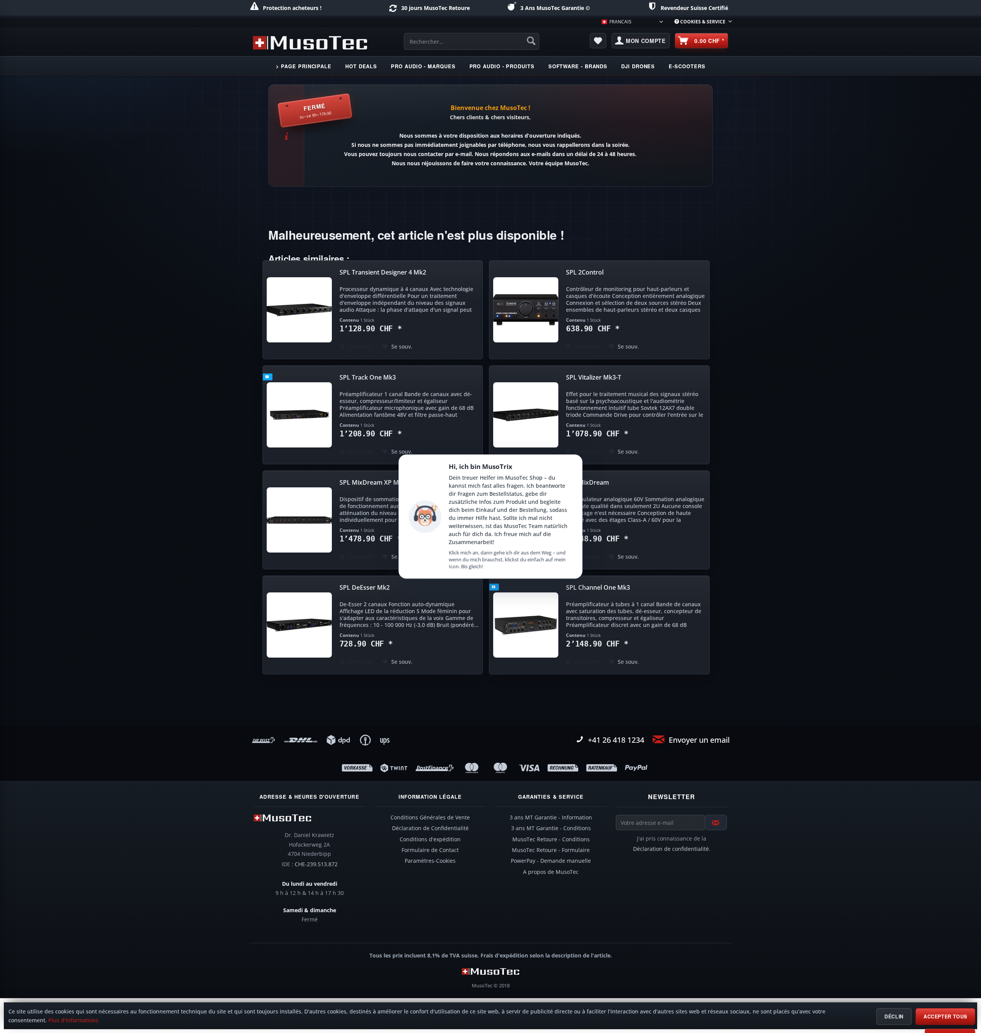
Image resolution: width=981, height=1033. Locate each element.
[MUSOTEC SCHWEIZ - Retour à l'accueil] (310, 42)
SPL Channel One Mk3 (598, 588)
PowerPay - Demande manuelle (551, 860)
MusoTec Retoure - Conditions (551, 839)
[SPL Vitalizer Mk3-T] (525, 414)
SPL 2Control (585, 272)
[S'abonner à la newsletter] (716, 822)
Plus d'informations (73, 1020)
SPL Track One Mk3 (368, 377)
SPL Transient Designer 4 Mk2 (383, 272)
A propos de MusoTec (551, 872)
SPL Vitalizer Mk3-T (593, 377)
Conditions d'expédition (430, 839)
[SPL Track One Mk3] (299, 414)
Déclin (894, 1016)
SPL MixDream (587, 483)
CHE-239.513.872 (316, 864)
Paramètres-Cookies (430, 860)
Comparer (359, 346)
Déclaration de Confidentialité (430, 828)
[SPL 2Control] (525, 309)
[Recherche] (531, 40)
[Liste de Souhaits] (598, 40)
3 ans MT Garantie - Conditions (551, 828)
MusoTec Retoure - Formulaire (551, 850)
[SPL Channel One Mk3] (525, 625)
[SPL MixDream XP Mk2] (299, 520)
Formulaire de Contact (430, 850)
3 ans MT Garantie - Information (551, 817)
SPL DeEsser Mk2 (365, 588)
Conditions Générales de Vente (430, 817)
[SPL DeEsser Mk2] (299, 625)
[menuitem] (700, 21)
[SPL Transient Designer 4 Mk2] (299, 309)
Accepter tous (945, 1016)
